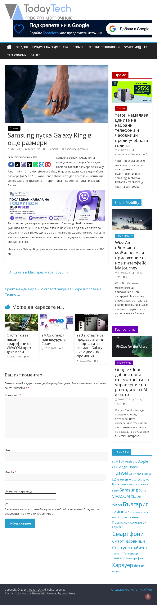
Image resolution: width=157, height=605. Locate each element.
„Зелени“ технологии (103, 47)
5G (113, 461)
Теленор (118, 558)
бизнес (139, 565)
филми (116, 571)
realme (144, 484)
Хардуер (122, 565)
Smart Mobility (124, 236)
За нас (35, 55)
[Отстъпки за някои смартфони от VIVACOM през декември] (21, 316)
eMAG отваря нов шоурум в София (54, 339)
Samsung (70, 149)
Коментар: (13, 395)
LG (114, 479)
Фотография (134, 558)
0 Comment (52, 149)
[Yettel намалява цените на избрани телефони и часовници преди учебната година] (132, 83)
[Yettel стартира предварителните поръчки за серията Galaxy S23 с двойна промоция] (91, 316)
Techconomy (16, 55)
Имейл (10, 472)
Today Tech (34, 149)
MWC (146, 480)
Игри (133, 512)
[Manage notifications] (148, 596)
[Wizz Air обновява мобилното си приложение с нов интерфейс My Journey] (132, 211)
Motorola (135, 479)
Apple (143, 461)
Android (131, 461)
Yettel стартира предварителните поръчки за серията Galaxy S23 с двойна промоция (91, 345)
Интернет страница (18, 491)
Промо (78, 47)
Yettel (117, 505)
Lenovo (147, 474)
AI (122, 461)
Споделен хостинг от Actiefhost (131, 589)
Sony (142, 490)
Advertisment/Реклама (127, 154)
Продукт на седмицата (50, 47)
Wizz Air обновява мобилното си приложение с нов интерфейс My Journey (130, 255)
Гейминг (120, 512)
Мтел (115, 517)
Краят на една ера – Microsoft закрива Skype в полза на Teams (53, 292)
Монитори (142, 512)
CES (114, 467)
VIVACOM (121, 496)
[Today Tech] (38, 6)
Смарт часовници (128, 541)
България (82, 149)
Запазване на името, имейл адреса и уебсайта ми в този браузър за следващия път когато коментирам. (52, 511)
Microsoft (122, 480)
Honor (133, 467)
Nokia (115, 484)
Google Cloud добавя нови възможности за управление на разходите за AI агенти (132, 382)
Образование (128, 517)
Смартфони (128, 534)
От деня (22, 47)
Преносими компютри (129, 522)
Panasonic (134, 484)
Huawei (120, 473)
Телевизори (131, 553)
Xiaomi (137, 496)
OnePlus (124, 484)
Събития (139, 547)
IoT (130, 473)
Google (123, 467)
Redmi (115, 490)
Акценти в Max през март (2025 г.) (36, 272)
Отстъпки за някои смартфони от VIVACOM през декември (19, 343)
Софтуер (121, 547)
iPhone (137, 474)
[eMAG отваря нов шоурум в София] (56, 316)
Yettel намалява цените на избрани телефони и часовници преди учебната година (131, 130)
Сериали (117, 527)
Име (9, 450)
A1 (118, 461)
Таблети (117, 553)
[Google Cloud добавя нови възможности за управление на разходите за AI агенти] (132, 338)
